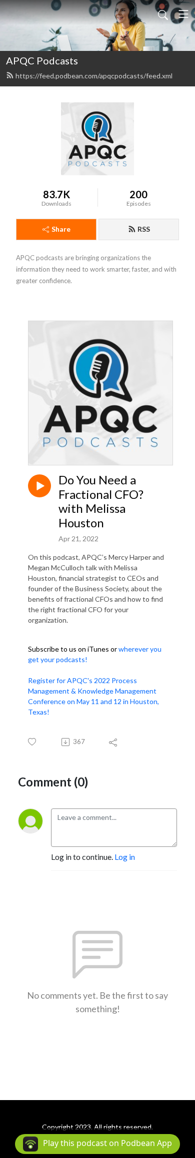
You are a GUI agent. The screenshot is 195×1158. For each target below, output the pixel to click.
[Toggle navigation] (183, 13)
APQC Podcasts (42, 60)
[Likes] (32, 742)
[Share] (114, 742)
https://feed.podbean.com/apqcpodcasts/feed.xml (94, 75)
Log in (124, 856)
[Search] (163, 14)
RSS (144, 229)
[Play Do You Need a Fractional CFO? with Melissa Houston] (39, 485)
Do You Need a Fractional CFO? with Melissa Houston (101, 501)
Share (61, 229)
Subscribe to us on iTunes (68, 649)
